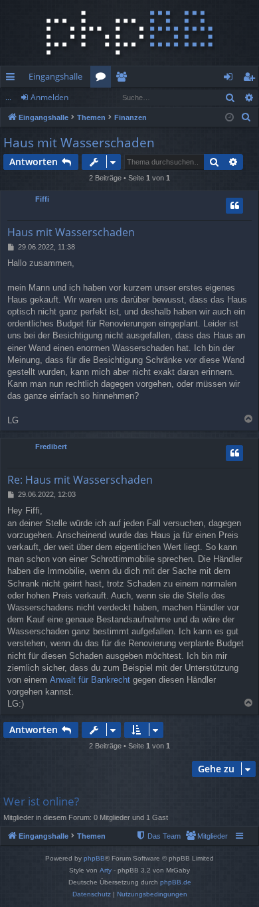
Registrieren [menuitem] (251, 79)
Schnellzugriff (13, 79)
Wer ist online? (41, 801)
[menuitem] (246, 117)
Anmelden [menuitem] (230, 79)
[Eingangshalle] (129, 33)
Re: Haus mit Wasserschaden (80, 479)
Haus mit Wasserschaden (79, 142)
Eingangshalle (55, 76)
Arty (106, 870)
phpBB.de (175, 882)
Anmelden (49, 97)
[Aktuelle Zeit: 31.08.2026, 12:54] (229, 117)
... (8, 97)
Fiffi (42, 199)
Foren (103, 79)
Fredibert (51, 447)
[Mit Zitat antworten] (234, 206)
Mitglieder (123, 79)
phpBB (94, 858)
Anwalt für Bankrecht (90, 680)
